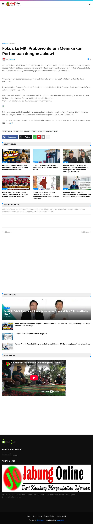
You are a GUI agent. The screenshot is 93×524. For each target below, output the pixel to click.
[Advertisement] (46, 27)
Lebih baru (7, 232)
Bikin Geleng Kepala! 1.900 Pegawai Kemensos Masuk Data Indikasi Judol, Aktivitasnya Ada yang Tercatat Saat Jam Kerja (52, 324)
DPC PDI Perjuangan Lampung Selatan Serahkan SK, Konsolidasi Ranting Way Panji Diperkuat (15, 194)
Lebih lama (85, 232)
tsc (11, 123)
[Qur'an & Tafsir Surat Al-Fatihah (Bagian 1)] (7, 336)
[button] (3, 4)
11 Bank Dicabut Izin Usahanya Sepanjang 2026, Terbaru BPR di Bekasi (45, 167)
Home (29, 516)
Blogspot (40, 520)
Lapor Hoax (37, 516)
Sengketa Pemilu (51, 131)
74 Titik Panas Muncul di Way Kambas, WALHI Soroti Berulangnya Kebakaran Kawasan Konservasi (46, 195)
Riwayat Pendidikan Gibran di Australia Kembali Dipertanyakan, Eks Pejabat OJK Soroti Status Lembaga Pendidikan (76, 168)
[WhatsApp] (35, 137)
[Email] (43, 137)
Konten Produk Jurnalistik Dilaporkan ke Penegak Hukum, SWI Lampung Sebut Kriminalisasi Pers (77, 194)
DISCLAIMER (61, 516)
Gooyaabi (60, 520)
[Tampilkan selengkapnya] (48, 137)
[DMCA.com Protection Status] (9, 444)
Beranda (5, 44)
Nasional (27, 131)
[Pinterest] (39, 137)
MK (21, 131)
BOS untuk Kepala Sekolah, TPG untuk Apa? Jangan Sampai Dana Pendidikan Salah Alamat (15, 167)
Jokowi (16, 131)
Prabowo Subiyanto (38, 131)
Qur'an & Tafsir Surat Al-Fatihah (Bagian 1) (31, 334)
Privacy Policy (49, 516)
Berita (12, 44)
